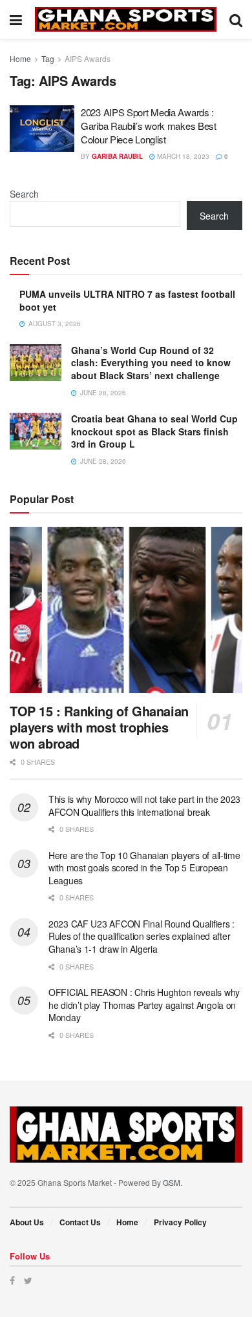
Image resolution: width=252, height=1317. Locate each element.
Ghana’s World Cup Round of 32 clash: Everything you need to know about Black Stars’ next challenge (151, 363)
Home (20, 58)
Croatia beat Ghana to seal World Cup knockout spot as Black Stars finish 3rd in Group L (154, 431)
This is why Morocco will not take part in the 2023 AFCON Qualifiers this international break (144, 805)
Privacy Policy (180, 1222)
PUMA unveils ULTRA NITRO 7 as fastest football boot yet (127, 300)
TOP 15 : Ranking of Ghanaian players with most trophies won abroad (99, 726)
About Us (27, 1222)
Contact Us (80, 1222)
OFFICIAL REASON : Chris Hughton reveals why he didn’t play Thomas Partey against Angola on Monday (144, 1005)
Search (24, 193)
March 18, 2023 (182, 156)
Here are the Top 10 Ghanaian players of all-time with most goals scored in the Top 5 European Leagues (144, 868)
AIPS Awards (87, 58)
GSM (171, 1182)
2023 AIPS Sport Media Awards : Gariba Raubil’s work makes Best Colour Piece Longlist (148, 125)
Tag (47, 58)
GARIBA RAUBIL (117, 156)
